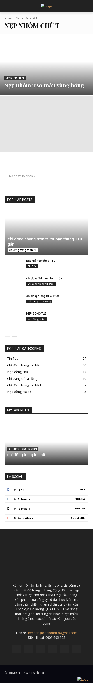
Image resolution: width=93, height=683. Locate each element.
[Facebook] (16, 649)
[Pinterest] (52, 649)
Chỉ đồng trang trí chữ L (22, 449)
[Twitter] (76, 649)
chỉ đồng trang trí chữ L (27, 454)
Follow (79, 499)
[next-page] (14, 334)
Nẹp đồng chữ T (37, 319)
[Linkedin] (40, 649)
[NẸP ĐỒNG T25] (14, 319)
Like (82, 489)
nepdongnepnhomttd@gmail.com (52, 633)
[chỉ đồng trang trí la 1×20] (14, 301)
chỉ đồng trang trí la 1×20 (42, 296)
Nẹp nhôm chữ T (15, 78)
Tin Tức (32, 266)
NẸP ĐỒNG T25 (36, 313)
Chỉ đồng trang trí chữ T (23, 250)
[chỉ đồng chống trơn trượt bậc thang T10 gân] (46, 232)
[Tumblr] (64, 649)
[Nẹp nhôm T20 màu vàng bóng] (46, 67)
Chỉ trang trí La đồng (39, 301)
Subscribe (78, 518)
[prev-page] (7, 334)
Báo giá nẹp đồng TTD (41, 260)
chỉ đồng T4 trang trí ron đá (44, 278)
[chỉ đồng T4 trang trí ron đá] (14, 283)
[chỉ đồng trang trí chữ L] (46, 442)
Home (8, 18)
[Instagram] (28, 649)
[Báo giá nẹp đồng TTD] (14, 266)
